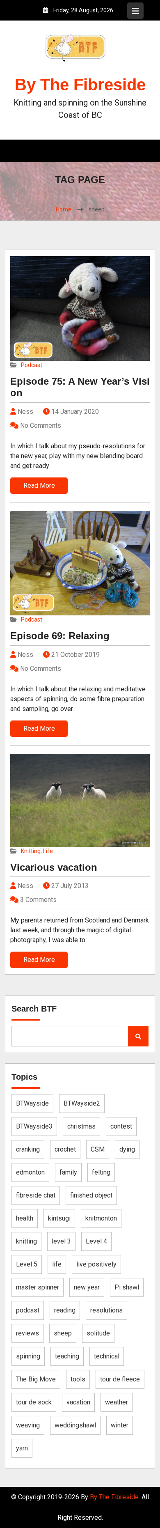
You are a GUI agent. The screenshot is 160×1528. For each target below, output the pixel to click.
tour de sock (34, 1402)
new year (87, 1287)
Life (48, 851)
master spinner (37, 1287)
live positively (96, 1264)
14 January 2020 (75, 411)
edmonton (30, 1172)
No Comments (40, 425)
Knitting (31, 851)
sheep (63, 1333)
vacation (78, 1402)
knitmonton (101, 1218)
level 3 (61, 1241)
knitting (26, 1241)
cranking (28, 1149)
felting (101, 1172)
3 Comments (38, 900)
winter (119, 1425)
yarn (22, 1448)
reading (64, 1310)
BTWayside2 (82, 1103)
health (24, 1218)
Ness (24, 411)
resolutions (106, 1310)
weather (116, 1402)
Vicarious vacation (53, 867)
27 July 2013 (70, 886)
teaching (67, 1356)
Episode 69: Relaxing (60, 635)
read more (39, 485)
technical (106, 1356)
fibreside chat (35, 1195)
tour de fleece (120, 1379)
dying (127, 1149)
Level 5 (26, 1264)
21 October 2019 (75, 654)
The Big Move (36, 1379)
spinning (28, 1356)
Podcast (31, 365)
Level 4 (96, 1241)
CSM (98, 1149)
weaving (28, 1425)
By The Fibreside (80, 85)
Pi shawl (126, 1287)
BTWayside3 (34, 1126)
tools (78, 1379)
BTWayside (32, 1103)
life (57, 1264)
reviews (27, 1333)
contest (121, 1126)
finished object (91, 1195)
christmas (81, 1126)
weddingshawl (75, 1425)
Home (63, 209)
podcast (27, 1310)
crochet (65, 1149)
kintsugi (59, 1218)
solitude (98, 1333)
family (68, 1172)
